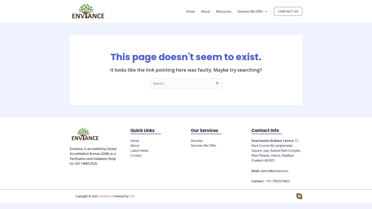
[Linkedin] (299, 196)
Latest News (139, 150)
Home (190, 11)
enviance (104, 196)
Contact (136, 155)
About (205, 11)
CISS (132, 196)
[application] (265, 11)
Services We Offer (250, 11)
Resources (223, 11)
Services (197, 141)
